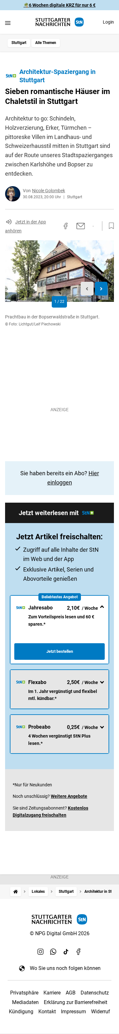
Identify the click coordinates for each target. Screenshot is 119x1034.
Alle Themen (45, 42)
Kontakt (47, 1012)
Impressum (73, 1012)
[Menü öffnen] (7, 23)
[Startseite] (15, 891)
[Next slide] (101, 288)
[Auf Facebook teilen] (65, 226)
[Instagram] (41, 951)
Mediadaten (25, 1002)
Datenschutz (95, 993)
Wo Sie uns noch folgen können (65, 968)
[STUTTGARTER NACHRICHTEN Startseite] (60, 22)
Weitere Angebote (69, 796)
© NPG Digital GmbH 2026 (59, 933)
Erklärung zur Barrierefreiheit (75, 1002)
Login (108, 22)
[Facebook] (79, 951)
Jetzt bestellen (59, 651)
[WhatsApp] (53, 951)
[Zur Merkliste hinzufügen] (109, 226)
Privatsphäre (24, 993)
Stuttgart (18, 42)
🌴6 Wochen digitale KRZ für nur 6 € (59, 5)
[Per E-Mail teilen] (81, 226)
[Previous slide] (87, 288)
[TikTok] (66, 951)
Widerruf (100, 1012)
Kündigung (21, 1012)
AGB (71, 993)
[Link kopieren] (54, 226)
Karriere (52, 993)
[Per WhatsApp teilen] (93, 226)
